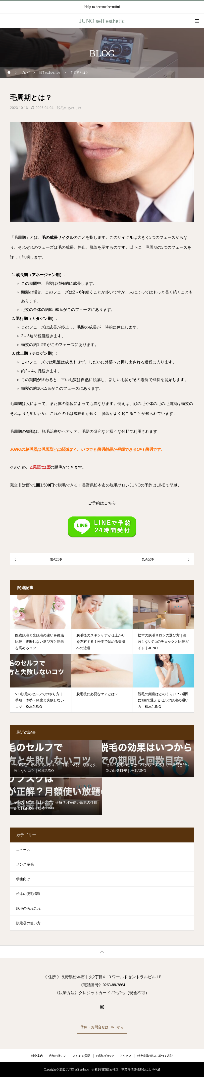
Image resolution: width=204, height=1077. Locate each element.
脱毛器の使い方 (28, 923)
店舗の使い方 (58, 1056)
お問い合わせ (105, 1056)
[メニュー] (196, 20)
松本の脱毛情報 (28, 894)
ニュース (23, 850)
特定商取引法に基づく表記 (155, 1056)
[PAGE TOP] (102, 951)
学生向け (23, 879)
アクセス (126, 1056)
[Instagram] (102, 1006)
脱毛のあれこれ (69, 108)
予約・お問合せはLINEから (102, 1027)
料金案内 (37, 1056)
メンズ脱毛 (25, 864)
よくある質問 (81, 1056)
